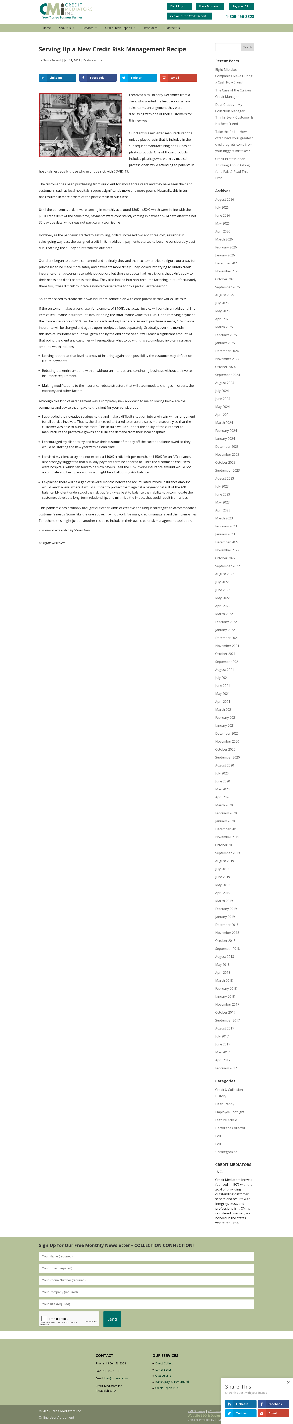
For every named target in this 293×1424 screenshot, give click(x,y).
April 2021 (222, 701)
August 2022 (224, 574)
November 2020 (227, 741)
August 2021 (224, 669)
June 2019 (222, 877)
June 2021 (222, 685)
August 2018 (224, 956)
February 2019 (226, 909)
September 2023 (227, 470)
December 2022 (227, 542)
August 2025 (224, 295)
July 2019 (222, 869)
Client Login (178, 6)
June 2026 (222, 215)
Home (47, 28)
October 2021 (225, 654)
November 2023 (227, 454)
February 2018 (226, 988)
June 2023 (222, 494)
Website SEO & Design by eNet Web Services (221, 1415)
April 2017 (222, 1060)
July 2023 (222, 486)
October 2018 (225, 940)
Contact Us (172, 28)
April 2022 (222, 606)
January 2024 (225, 438)
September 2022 (227, 566)
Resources (150, 28)
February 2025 (226, 335)
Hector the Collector (230, 1128)
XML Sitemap (196, 1411)
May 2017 (222, 1052)
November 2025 (227, 271)
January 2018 (225, 996)
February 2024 (226, 430)
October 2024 (225, 367)
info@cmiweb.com (116, 1378)
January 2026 (225, 255)
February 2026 (226, 247)
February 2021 (226, 717)
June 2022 (222, 590)
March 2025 (224, 327)
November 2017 (227, 1004)
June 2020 (222, 781)
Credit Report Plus (167, 1388)
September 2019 (227, 853)
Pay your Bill (240, 6)
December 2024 (227, 351)
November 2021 (227, 646)
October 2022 (225, 558)
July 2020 (222, 773)
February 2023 (226, 526)
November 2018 (227, 932)
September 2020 (227, 757)
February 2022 (226, 622)
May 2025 (222, 311)
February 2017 (226, 1068)
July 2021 (222, 677)
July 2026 (222, 207)
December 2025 (227, 263)
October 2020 (225, 749)
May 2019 (222, 885)
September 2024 (227, 375)
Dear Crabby (224, 1104)
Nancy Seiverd (52, 60)
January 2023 (225, 534)
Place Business (209, 6)
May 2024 (222, 406)
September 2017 (227, 1020)
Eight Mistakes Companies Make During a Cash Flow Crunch (234, 75)
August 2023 (224, 478)
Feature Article (92, 60)
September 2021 (227, 661)
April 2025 (222, 319)
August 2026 (224, 199)
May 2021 (222, 693)
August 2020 (224, 765)
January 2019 (225, 917)
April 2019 (222, 893)
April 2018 (222, 972)
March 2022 (224, 614)
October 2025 (225, 279)
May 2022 (222, 598)
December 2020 (227, 733)
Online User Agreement (56, 1417)
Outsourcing (163, 1375)
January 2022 (225, 630)
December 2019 (227, 829)
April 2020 (222, 797)
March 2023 (224, 518)
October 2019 (225, 845)
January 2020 (225, 821)
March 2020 (224, 805)
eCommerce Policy (220, 1411)
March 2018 (224, 980)
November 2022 (227, 550)
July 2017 (222, 1036)
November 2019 (227, 837)
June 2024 (222, 398)
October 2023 (225, 462)
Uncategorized (226, 1152)
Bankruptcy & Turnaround (172, 1382)
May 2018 (222, 964)
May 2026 (222, 223)
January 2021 (225, 725)
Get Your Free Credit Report (188, 16)
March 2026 (224, 239)
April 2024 (222, 414)
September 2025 (227, 287)
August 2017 (224, 1028)
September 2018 (227, 948)
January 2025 (225, 343)
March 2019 (224, 901)
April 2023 (222, 510)
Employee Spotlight (229, 1112)
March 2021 (224, 709)
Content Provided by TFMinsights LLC (212, 1420)
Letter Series (163, 1369)
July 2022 (222, 582)
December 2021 (227, 638)
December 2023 (227, 446)
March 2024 (224, 422)
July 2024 (222, 391)
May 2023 (222, 502)
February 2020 (226, 813)
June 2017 (222, 1044)
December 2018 (227, 925)
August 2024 (224, 383)
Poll (218, 1136)
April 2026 (222, 231)
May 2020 (222, 789)
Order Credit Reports (118, 28)
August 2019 (224, 861)
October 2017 (225, 1012)
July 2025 (222, 303)
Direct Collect (164, 1363)
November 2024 (227, 359)
